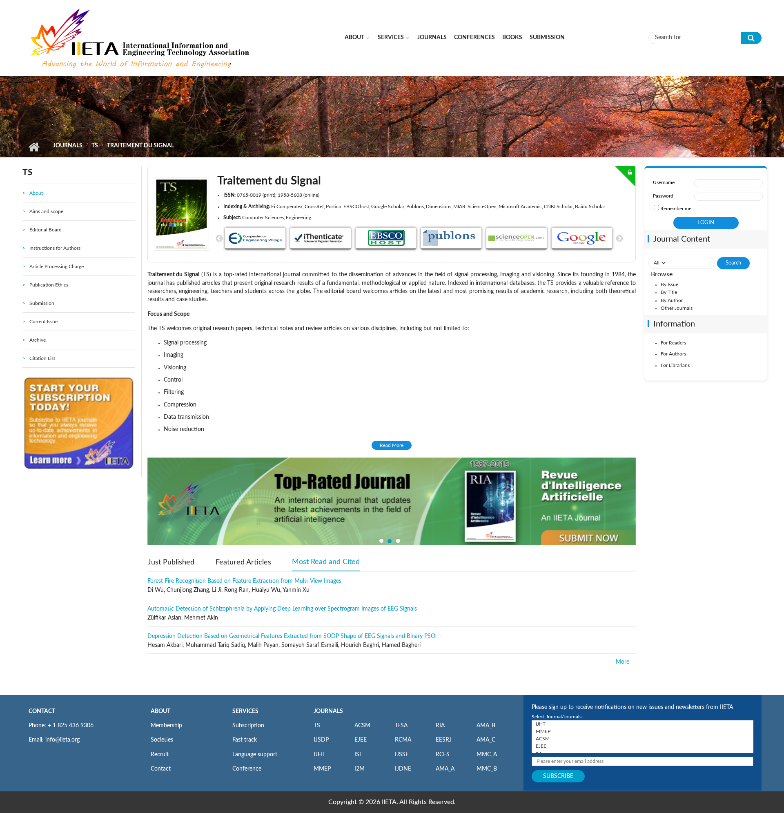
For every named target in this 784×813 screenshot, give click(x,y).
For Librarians (675, 365)
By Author (672, 300)
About (354, 37)
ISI (357, 754)
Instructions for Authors (54, 248)
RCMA (403, 740)
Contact (161, 769)
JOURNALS (328, 711)
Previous (219, 239)
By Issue (669, 284)
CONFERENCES (474, 37)
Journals (432, 37)
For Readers (673, 342)
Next (619, 239)
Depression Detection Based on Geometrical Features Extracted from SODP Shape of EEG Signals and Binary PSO (291, 636)
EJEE (360, 740)
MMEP (322, 769)
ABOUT (160, 711)
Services (391, 37)
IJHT (319, 754)
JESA (401, 726)
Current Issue (43, 321)
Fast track (244, 740)
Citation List (42, 358)
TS (94, 146)
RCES (443, 754)
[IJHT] (642, 724)
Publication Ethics (48, 284)
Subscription (248, 726)
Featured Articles (243, 562)
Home (33, 147)
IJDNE (403, 769)
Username (664, 182)
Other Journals (677, 308)
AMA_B (486, 726)
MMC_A (487, 754)
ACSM (362, 726)
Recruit (160, 754)
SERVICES (245, 711)
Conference (246, 769)
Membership (166, 726)
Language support (254, 754)
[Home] (140, 37)
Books (512, 37)
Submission (547, 37)
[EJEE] (642, 746)
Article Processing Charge (56, 266)
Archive (37, 340)
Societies (162, 740)
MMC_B (487, 769)
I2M (359, 769)
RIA (440, 726)
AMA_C (486, 740)
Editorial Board (45, 229)
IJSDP (321, 740)
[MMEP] (642, 731)
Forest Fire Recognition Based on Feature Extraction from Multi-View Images (244, 581)
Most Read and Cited (326, 562)
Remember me (675, 208)
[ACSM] (642, 738)
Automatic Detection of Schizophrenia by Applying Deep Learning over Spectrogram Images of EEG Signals (282, 609)
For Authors (673, 353)
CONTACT (42, 711)
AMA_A (445, 769)
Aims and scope (46, 211)
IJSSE (402, 754)
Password (663, 195)
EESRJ (444, 740)
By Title (669, 292)
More (622, 662)
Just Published (171, 562)
